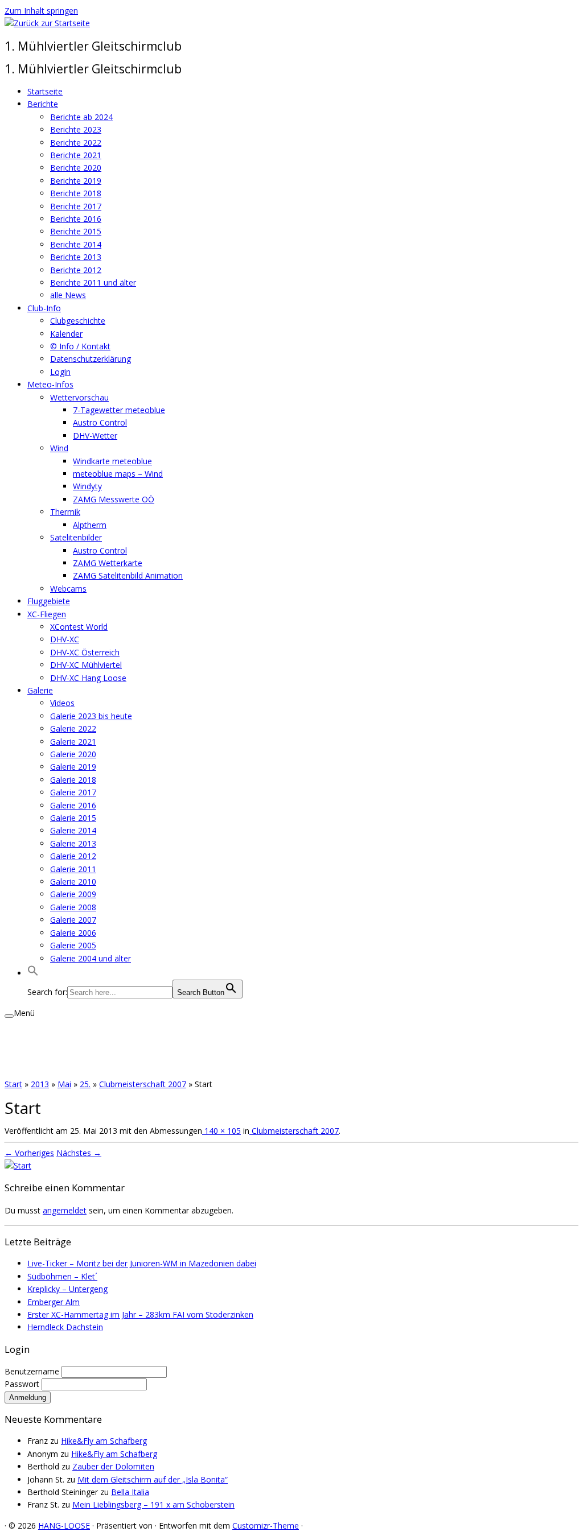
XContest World (79, 626)
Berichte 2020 (75, 167)
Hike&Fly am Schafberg (104, 1440)
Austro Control (100, 422)
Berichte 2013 (75, 256)
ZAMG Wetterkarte (107, 563)
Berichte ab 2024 (81, 117)
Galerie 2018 (73, 779)
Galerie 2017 (73, 792)
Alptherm (89, 524)
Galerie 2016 (73, 805)
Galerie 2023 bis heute (91, 716)
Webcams (68, 588)
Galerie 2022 (73, 728)
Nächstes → (78, 1152)
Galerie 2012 (73, 855)
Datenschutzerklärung (90, 358)
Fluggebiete (48, 601)
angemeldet (65, 1210)
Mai (64, 1084)
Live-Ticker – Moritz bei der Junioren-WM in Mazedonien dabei (141, 1263)
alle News (68, 295)
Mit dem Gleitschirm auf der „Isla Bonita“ (152, 1479)
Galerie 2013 (73, 843)
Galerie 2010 (73, 881)
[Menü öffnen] (9, 1016)
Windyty (87, 486)
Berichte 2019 (75, 180)
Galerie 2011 (73, 869)
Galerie (40, 690)
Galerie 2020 (73, 754)
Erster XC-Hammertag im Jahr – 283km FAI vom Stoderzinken (140, 1314)
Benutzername (33, 1371)
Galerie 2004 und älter (90, 958)
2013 (40, 1084)
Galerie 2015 (73, 817)
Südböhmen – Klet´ (62, 1276)
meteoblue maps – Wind (118, 473)
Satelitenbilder (76, 537)
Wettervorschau (79, 397)
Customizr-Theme (265, 1525)
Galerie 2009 (73, 894)
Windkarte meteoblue (112, 461)
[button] (33, 973)
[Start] (18, 1165)
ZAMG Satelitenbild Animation (128, 575)
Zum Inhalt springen (41, 10)
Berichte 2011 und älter (93, 282)
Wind (59, 448)
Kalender (66, 333)
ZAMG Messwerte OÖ (113, 499)
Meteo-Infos (50, 384)
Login (60, 371)
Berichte (42, 103)
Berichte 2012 (75, 270)
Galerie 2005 (73, 945)
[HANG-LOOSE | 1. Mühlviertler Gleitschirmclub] (47, 23)
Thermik (65, 511)
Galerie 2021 (73, 741)
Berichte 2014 (75, 244)
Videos (62, 702)
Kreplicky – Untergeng (67, 1288)
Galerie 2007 (73, 919)
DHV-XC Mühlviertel (86, 664)
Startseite (45, 91)
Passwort (23, 1383)
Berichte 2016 (75, 218)
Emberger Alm (53, 1302)
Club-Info (44, 308)
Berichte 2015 (75, 231)
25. (85, 1084)
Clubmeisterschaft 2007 (142, 1084)
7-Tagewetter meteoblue (119, 409)
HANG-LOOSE (64, 1525)
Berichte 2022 (75, 142)
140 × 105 (221, 1130)
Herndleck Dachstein (65, 1327)
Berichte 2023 (75, 129)
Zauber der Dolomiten (113, 1466)
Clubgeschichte (77, 320)
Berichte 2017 (75, 206)
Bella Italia (130, 1492)
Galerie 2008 (73, 907)
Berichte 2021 (75, 155)
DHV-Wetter (95, 435)
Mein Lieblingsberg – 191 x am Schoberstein (153, 1504)
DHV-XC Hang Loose (88, 677)
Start (13, 1084)
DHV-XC (64, 639)
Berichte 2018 (75, 193)
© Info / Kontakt (80, 346)
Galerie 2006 (73, 932)
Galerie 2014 (73, 830)
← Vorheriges (29, 1152)
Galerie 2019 (73, 766)
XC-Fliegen (46, 614)
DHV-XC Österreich (85, 652)
